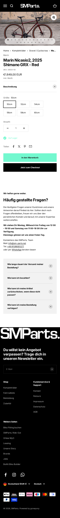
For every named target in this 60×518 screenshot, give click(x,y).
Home (6, 50)
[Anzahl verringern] (8, 128)
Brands (6, 453)
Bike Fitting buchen (12, 427)
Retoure (37, 396)
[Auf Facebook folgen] (5, 474)
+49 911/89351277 (15, 246)
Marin (6, 55)
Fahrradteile (9, 393)
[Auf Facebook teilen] (13, 146)
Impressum (38, 401)
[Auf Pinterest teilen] (25, 146)
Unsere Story (9, 448)
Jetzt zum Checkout (30, 167)
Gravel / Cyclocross (38, 50)
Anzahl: (6, 122)
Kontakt (37, 391)
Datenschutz (39, 406)
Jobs (5, 459)
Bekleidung (8, 398)
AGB (35, 412)
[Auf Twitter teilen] (19, 146)
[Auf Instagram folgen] (14, 474)
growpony (34, 508)
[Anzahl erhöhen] (24, 128)
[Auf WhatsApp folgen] (22, 474)
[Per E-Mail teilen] (30, 146)
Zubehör (7, 403)
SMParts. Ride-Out (12, 432)
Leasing (7, 443)
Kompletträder (19, 50)
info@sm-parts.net (17, 243)
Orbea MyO (8, 438)
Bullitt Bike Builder (11, 464)
